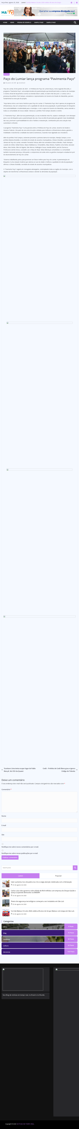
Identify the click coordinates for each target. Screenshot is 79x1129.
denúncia (6, 952)
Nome (4, 816)
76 (71, 933)
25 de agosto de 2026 (19, 885)
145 (70, 952)
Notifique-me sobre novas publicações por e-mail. (20, 853)
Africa (5, 927)
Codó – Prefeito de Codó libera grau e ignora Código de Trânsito (59, 769)
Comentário (6, 789)
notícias (6, 74)
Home (5, 22)
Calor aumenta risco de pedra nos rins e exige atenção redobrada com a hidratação (41, 882)
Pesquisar (75, 868)
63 (71, 945)
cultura (5, 946)
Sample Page (38, 22)
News (12, 22)
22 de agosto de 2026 (19, 914)
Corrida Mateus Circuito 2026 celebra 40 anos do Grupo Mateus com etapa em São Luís (43, 3)
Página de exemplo (24, 22)
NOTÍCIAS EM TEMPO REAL (25, 1124)
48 (71, 939)
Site (3, 835)
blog (4, 933)
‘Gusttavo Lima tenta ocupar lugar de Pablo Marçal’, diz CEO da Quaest (20, 769)
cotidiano (6, 939)
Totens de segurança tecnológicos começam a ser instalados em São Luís (37, 901)
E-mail (4, 825)
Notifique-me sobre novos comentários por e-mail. (20, 847)
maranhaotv (22, 83)
